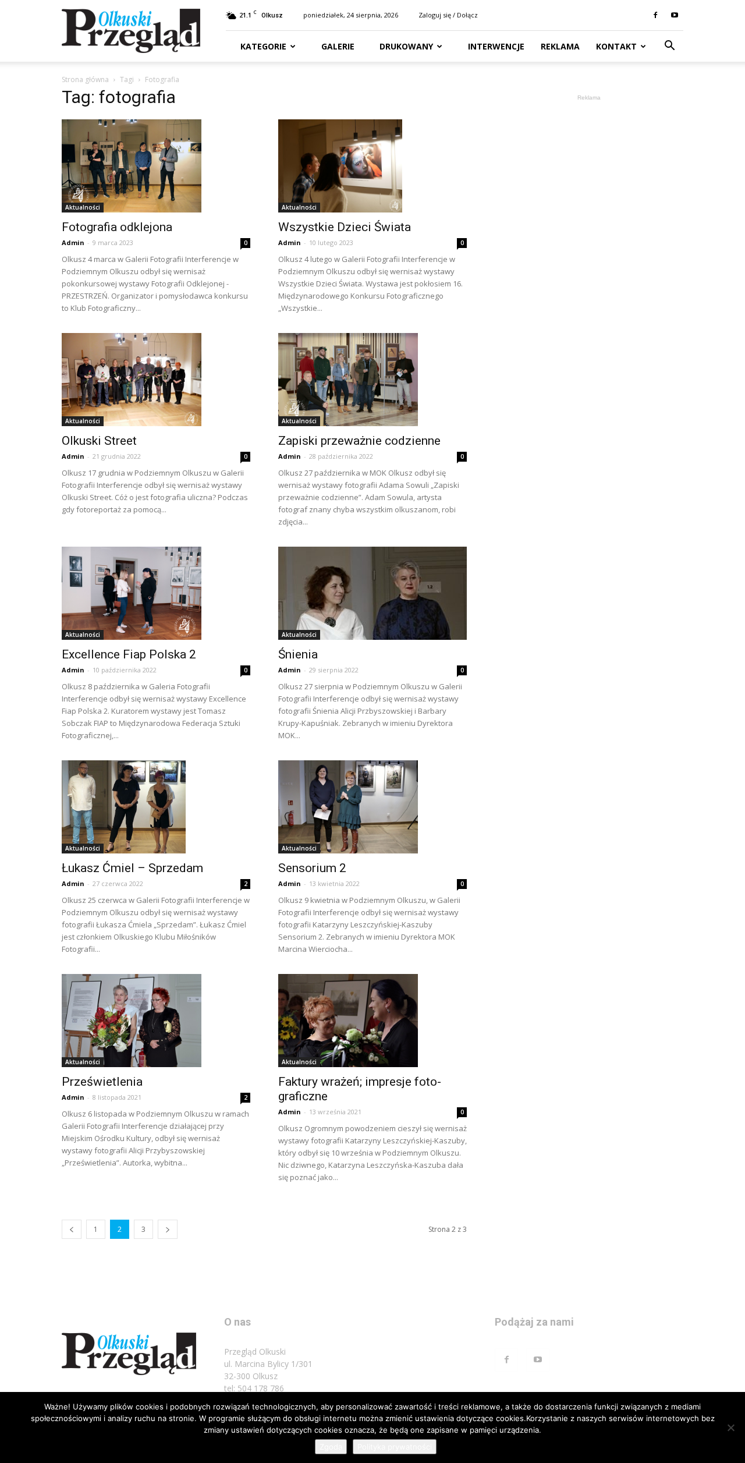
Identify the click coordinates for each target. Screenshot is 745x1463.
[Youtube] (674, 15)
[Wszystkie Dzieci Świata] (372, 165)
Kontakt (616, 46)
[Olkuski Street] (156, 379)
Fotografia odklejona (117, 227)
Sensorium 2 (312, 868)
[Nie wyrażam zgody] (730, 1427)
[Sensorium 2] (372, 806)
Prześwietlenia (102, 1082)
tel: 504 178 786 (254, 1388)
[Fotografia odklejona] (156, 165)
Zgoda (331, 1446)
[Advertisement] (589, 278)
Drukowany (405, 46)
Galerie (336, 46)
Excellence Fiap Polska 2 (129, 654)
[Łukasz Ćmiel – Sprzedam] (156, 806)
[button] (669, 46)
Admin (73, 242)
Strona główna (85, 79)
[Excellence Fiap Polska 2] (156, 593)
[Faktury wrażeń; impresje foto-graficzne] (372, 1020)
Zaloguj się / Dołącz (448, 14)
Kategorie (263, 46)
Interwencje (495, 46)
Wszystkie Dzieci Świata (344, 227)
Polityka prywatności (394, 1446)
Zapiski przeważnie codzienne (359, 441)
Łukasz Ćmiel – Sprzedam (132, 868)
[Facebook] (655, 15)
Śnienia (298, 654)
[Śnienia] (372, 593)
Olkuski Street (99, 441)
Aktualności (82, 207)
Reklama (560, 46)
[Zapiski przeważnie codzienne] (372, 379)
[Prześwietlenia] (156, 1020)
